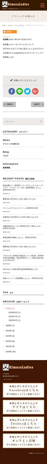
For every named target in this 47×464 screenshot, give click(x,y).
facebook (11, 91)
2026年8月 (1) (14, 312)
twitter (27, 91)
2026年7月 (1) (14, 316)
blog (6, 154)
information (10, 166)
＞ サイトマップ (7, 379)
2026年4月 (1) (14, 320)
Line (19, 91)
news (9, 32)
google (35, 91)
